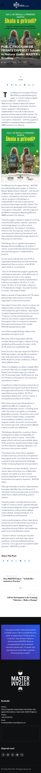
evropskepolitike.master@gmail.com (13, 722)
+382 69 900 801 (7, 717)
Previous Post (11, 576)
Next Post (31, 595)
